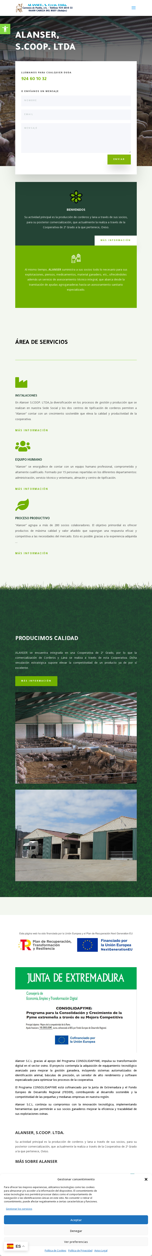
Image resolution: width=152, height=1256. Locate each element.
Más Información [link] (31, 430)
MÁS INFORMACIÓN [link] (31, 489)
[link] (5, 29)
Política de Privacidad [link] (80, 1250)
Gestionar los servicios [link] (19, 1209)
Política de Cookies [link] (55, 1250)
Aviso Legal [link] (100, 1250)
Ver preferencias (76, 1242)
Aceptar (76, 1220)
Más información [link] (116, 240)
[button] (146, 1179)
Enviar (119, 159)
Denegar (76, 1231)
